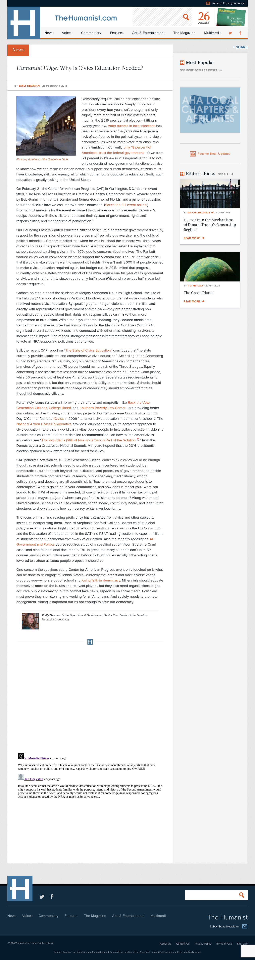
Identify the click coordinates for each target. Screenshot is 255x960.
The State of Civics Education (88, 350)
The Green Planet (199, 292)
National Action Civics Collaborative (44, 424)
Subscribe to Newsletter (225, 926)
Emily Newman (29, 85)
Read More (192, 238)
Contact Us (183, 943)
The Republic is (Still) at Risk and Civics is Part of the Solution (88, 440)
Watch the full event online (125, 205)
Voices (67, 33)
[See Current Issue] (231, 17)
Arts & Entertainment (148, 33)
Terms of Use (224, 943)
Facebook (241, 32)
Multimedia (212, 33)
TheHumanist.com (23, 23)
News (48, 33)
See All (223, 174)
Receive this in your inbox (228, 3)
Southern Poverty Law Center (102, 408)
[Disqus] (90, 697)
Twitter (231, 32)
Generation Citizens (31, 408)
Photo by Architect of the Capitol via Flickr (42, 159)
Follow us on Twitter (41, 896)
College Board (60, 408)
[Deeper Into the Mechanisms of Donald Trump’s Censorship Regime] (210, 207)
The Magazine (184, 33)
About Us (165, 943)
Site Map (242, 943)
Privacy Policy (202, 943)
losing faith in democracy (100, 580)
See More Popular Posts (198, 70)
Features (117, 33)
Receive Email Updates (213, 154)
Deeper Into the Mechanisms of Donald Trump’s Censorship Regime (210, 224)
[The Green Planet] (210, 280)
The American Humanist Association (34, 943)
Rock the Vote (139, 402)
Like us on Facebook (51, 896)
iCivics (59, 418)
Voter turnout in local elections (131, 126)
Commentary (91, 33)
